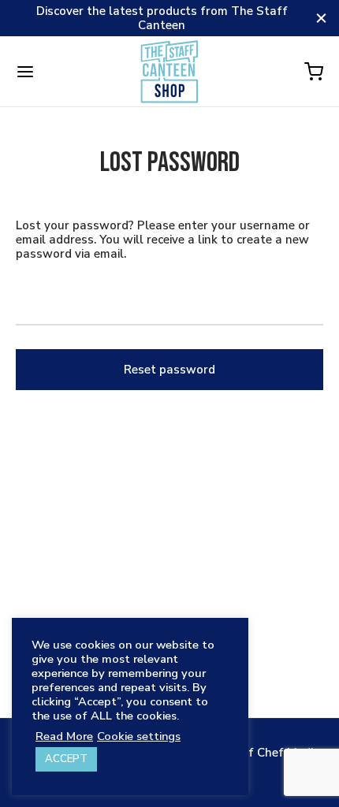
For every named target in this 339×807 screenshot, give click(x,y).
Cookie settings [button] (139, 736)
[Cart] (313, 71)
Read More (64, 736)
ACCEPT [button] (66, 759)
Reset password (169, 369)
